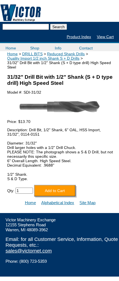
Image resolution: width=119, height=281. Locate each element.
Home (11, 48)
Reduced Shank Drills (66, 54)
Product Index (79, 37)
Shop (34, 48)
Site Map (87, 202)
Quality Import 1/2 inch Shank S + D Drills (43, 58)
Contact (86, 48)
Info (58, 48)
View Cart (105, 37)
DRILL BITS (32, 54)
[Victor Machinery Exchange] (21, 13)
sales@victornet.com (29, 251)
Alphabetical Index (57, 202)
